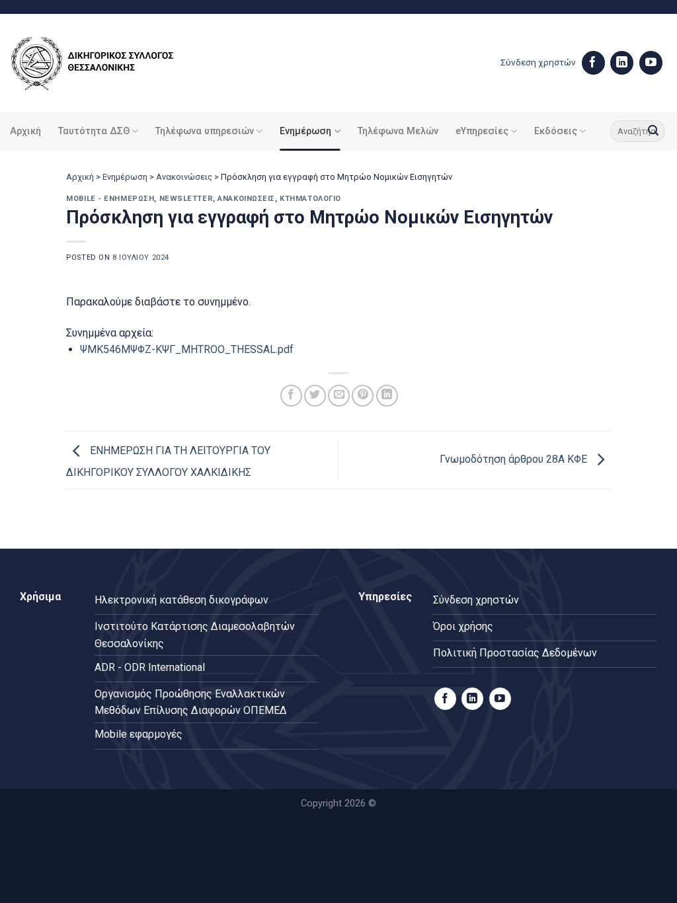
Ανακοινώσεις (184, 177)
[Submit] (653, 131)
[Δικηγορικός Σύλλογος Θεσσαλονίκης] (109, 63)
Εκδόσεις (555, 131)
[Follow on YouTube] (650, 63)
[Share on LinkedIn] (387, 396)
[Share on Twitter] (315, 396)
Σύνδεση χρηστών (538, 62)
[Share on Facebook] (291, 396)
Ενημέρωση (305, 131)
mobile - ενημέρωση (110, 198)
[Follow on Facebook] (593, 63)
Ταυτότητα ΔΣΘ (94, 131)
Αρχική (25, 131)
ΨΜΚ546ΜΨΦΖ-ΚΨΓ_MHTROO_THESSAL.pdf (187, 349)
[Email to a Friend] (339, 396)
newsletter (186, 198)
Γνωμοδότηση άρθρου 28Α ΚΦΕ (515, 459)
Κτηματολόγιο (310, 198)
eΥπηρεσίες (482, 131)
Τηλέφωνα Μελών (398, 131)
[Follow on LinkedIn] (621, 63)
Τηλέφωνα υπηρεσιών (204, 131)
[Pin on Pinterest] (363, 396)
